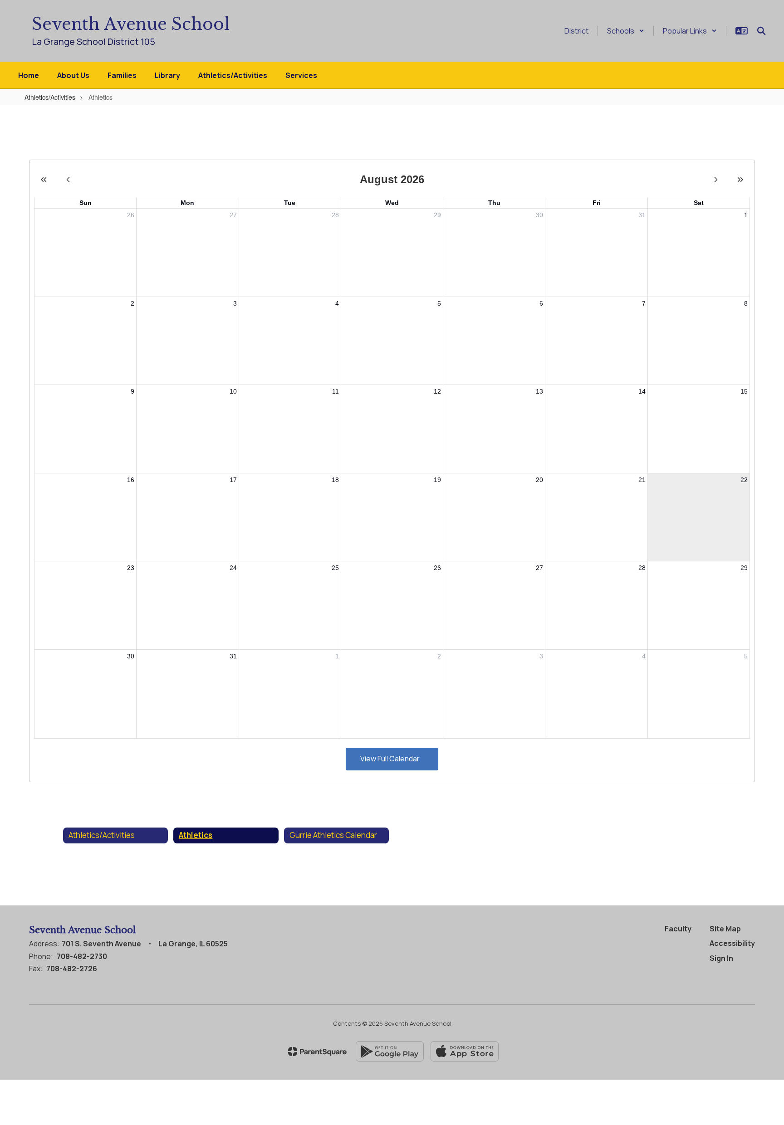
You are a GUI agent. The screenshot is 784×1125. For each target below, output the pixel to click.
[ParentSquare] (317, 1051)
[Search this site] (761, 30)
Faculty (678, 929)
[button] (625, 31)
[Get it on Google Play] (390, 1051)
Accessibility (732, 943)
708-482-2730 (82, 956)
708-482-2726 (71, 969)
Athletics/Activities (49, 97)
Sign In (721, 958)
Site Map (725, 929)
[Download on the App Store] (465, 1051)
